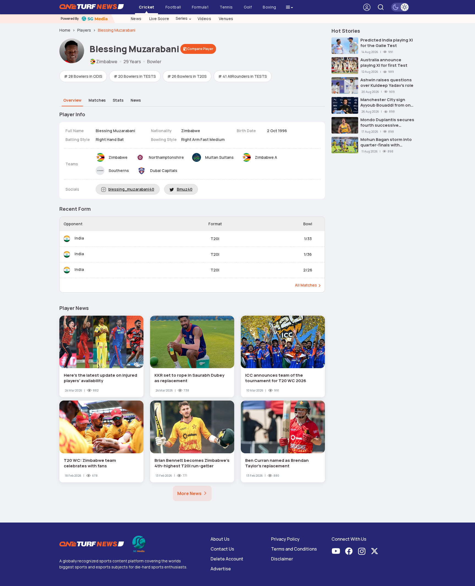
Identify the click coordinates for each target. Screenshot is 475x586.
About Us (220, 539)
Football (173, 7)
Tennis (226, 7)
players (84, 30)
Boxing (269, 7)
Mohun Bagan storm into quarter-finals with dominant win (386, 142)
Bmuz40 (184, 189)
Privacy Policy (285, 539)
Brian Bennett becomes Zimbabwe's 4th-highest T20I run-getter (192, 463)
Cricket (146, 7)
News (136, 18)
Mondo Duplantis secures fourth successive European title (387, 122)
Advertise (221, 569)
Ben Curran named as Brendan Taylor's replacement (277, 463)
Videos (204, 18)
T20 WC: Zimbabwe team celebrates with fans (90, 463)
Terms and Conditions (294, 549)
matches (97, 100)
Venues (226, 18)
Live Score (159, 18)
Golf (248, 7)
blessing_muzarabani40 (131, 189)
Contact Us (222, 549)
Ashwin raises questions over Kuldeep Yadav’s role (386, 82)
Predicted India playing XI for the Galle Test (386, 42)
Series (184, 18)
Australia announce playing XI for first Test (383, 62)
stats (118, 100)
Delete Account (227, 559)
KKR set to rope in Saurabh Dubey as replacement (189, 378)
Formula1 (200, 7)
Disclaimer (282, 559)
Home (64, 30)
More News (189, 493)
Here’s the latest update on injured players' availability (100, 378)
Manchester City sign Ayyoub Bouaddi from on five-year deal (385, 102)
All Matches (306, 285)
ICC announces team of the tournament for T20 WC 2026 (275, 378)
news (136, 100)
